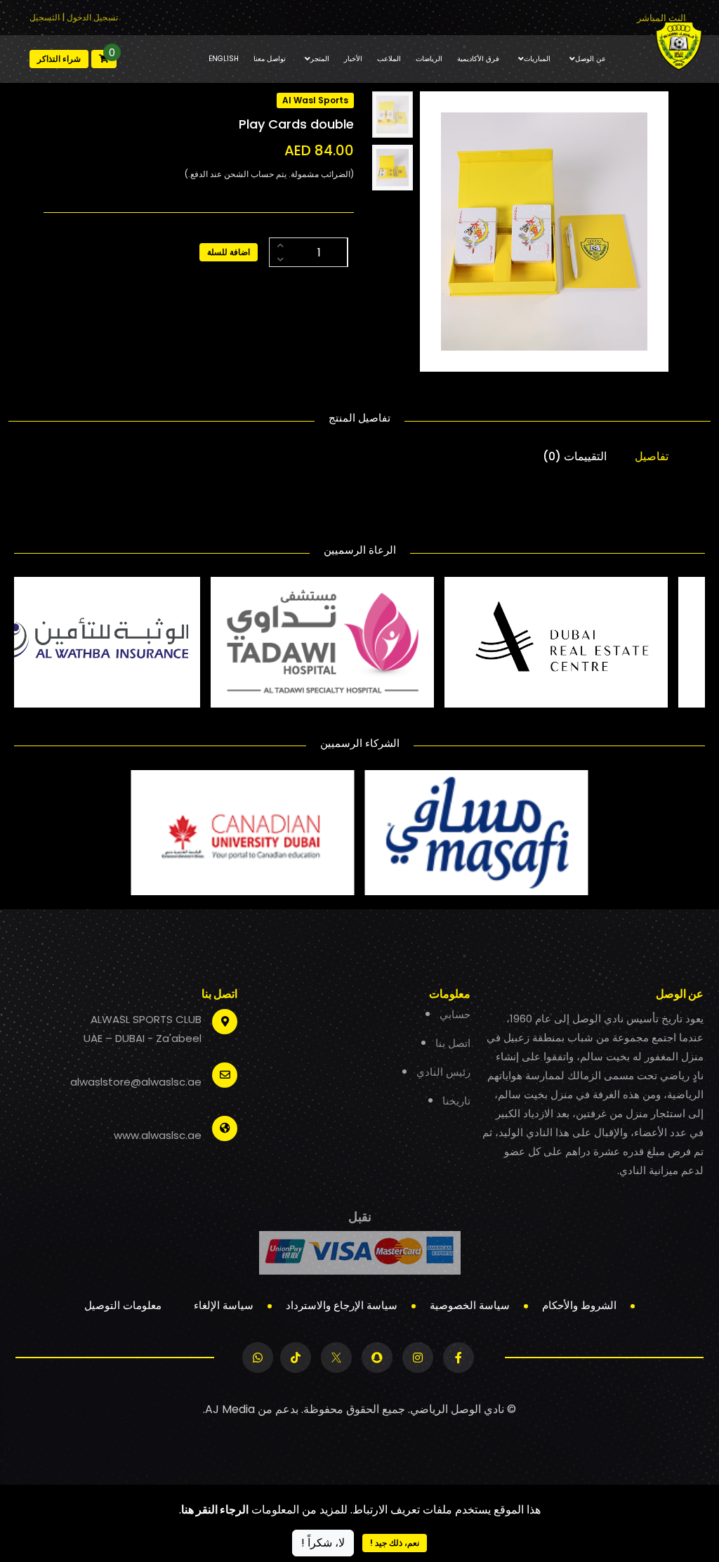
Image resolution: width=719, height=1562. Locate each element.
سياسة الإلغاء (223, 1305)
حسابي (455, 1014)
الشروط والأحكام (579, 1305)
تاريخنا (456, 1100)
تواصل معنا (269, 58)
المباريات (537, 58)
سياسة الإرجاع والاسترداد (341, 1305)
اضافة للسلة (228, 252)
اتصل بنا (452, 1043)
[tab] (392, 114)
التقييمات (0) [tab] (575, 456)
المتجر (319, 58)
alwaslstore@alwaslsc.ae (136, 1081)
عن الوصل (590, 58)
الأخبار (353, 58)
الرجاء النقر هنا (215, 1510)
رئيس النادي (443, 1072)
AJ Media (230, 1409)
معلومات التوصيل (122, 1305)
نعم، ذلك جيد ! (394, 1543)
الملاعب (389, 58)
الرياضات (429, 58)
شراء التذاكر (59, 59)
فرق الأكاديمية (478, 58)
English (224, 58)
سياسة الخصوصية (470, 1305)
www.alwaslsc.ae (158, 1135)
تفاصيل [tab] (651, 456)
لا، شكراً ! (323, 1543)
